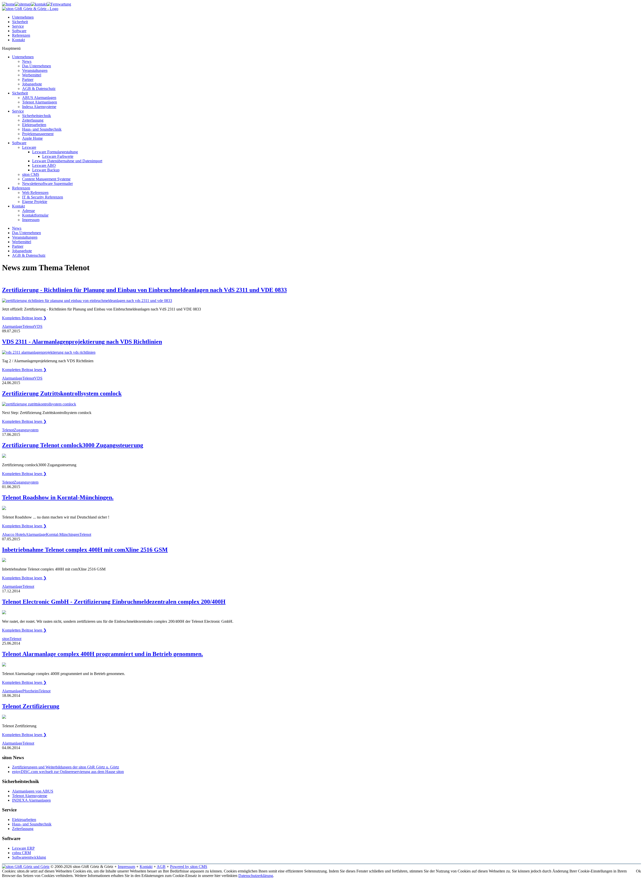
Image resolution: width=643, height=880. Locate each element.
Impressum (126, 866)
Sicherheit (20, 22)
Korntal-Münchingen (62, 534)
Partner (17, 246)
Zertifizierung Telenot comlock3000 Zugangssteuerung (72, 445)
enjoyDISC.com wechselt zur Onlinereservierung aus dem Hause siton (68, 771)
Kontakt (18, 40)
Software (19, 31)
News (16, 228)
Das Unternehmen (26, 233)
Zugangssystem (26, 430)
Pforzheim (30, 691)
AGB (161, 866)
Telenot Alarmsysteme (29, 796)
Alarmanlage (12, 326)
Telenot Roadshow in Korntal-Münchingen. (58, 497)
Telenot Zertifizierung (30, 706)
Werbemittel (21, 242)
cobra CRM (21, 853)
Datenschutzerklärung (255, 875)
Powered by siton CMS (188, 866)
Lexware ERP (23, 848)
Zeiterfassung (22, 828)
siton (6, 639)
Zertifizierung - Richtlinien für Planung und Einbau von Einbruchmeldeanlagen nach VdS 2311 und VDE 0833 (144, 290)
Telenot (28, 326)
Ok (638, 871)
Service (18, 26)
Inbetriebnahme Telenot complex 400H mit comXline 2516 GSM (85, 549)
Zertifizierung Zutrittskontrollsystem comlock (62, 393)
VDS (38, 326)
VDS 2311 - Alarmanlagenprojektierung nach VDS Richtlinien (82, 341)
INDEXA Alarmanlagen (31, 800)
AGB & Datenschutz (28, 255)
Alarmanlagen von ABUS (32, 791)
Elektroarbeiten (24, 819)
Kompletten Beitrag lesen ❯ (24, 318)
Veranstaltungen (24, 237)
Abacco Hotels (14, 534)
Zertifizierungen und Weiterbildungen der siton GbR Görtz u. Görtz (65, 767)
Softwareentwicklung (29, 857)
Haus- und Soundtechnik (31, 824)
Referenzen (21, 35)
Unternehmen (23, 17)
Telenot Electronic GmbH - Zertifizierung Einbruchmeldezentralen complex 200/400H (114, 601)
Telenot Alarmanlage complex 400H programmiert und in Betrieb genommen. (102, 654)
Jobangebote (22, 251)
